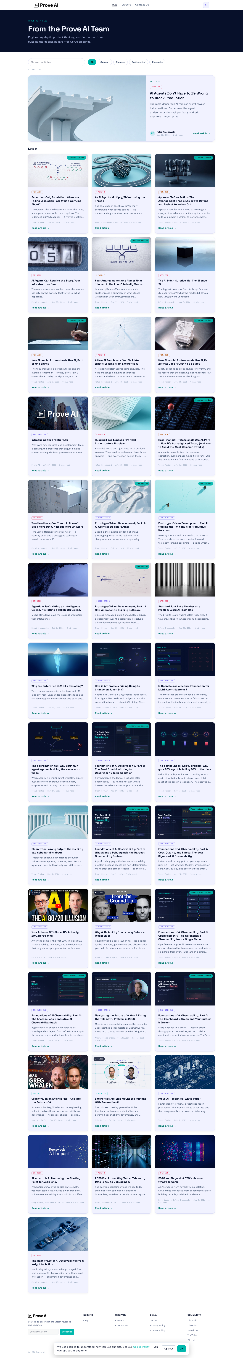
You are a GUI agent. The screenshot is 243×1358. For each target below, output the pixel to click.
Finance (120, 62)
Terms (153, 1320)
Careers (126, 4)
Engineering (138, 62)
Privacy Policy (157, 1325)
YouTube (192, 1335)
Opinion (104, 62)
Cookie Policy (157, 1330)
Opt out (168, 1348)
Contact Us (142, 4)
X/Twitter (192, 1330)
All (92, 62)
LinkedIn (192, 1325)
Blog (114, 4)
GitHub (191, 1340)
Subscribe (67, 1331)
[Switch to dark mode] (206, 5)
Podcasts (157, 62)
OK (181, 1348)
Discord (191, 1320)
